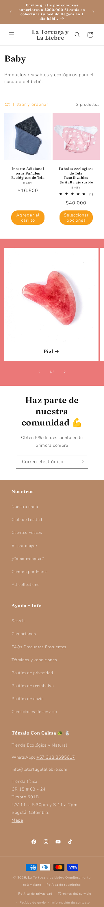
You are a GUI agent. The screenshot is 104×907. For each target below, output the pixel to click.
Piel (48, 351)
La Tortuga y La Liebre (46, 877)
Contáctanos (24, 633)
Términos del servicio (74, 893)
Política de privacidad (32, 673)
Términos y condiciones (34, 660)
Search (18, 621)
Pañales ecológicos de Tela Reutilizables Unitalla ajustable (76, 175)
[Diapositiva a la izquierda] (39, 371)
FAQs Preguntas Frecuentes (39, 647)
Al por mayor (24, 546)
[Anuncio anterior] (10, 11)
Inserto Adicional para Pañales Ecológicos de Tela (28, 173)
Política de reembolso (33, 686)
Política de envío (28, 698)
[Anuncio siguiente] (93, 11)
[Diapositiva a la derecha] (64, 371)
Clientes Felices (27, 532)
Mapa (17, 820)
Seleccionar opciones (76, 217)
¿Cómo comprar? (28, 558)
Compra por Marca (30, 571)
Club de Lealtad (27, 519)
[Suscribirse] (81, 462)
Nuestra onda (25, 506)
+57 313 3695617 (55, 757)
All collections (26, 584)
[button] (11, 34)
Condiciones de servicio (34, 711)
